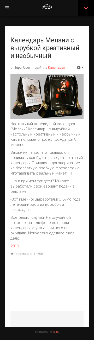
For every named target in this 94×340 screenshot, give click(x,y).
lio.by (55, 331)
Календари (56, 67)
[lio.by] (47, 8)
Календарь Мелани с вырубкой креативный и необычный (44, 48)
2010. (15, 246)
